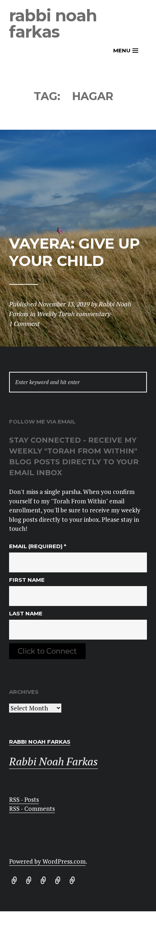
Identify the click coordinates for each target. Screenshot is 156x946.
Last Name (25, 613)
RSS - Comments (32, 808)
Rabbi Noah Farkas (53, 23)
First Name (27, 579)
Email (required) (37, 546)
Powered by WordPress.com (47, 861)
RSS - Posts (24, 799)
